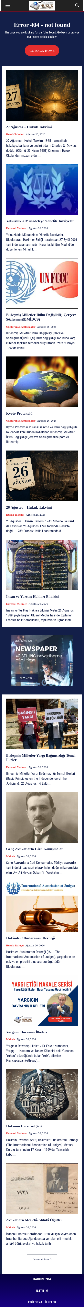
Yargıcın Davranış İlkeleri (26, 1032)
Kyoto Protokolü (19, 413)
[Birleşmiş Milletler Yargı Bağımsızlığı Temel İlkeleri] (42, 724)
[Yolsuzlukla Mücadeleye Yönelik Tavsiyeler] (42, 189)
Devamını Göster (40, 1259)
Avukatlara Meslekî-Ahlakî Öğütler (34, 1220)
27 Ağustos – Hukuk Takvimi (29, 127)
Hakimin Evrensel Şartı (24, 1126)
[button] (7, 5)
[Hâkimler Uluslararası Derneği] (42, 906)
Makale (10, 856)
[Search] (77, 5)
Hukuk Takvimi (15, 134)
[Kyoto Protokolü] (42, 381)
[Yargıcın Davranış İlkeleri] (42, 1000)
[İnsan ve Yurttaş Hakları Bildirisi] (42, 565)
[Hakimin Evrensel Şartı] (42, 1094)
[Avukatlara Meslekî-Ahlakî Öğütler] (42, 1188)
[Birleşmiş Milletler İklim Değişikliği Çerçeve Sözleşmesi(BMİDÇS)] (42, 283)
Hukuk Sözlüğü (15, 945)
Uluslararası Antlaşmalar (20, 326)
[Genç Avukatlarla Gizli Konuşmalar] (42, 817)
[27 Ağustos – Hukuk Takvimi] (42, 95)
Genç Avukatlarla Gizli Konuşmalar (34, 849)
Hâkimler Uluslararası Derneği (30, 938)
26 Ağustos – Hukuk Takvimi (29, 507)
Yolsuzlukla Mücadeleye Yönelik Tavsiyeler (40, 221)
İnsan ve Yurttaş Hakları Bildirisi (32, 596)
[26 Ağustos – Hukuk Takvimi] (42, 476)
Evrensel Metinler (16, 228)
